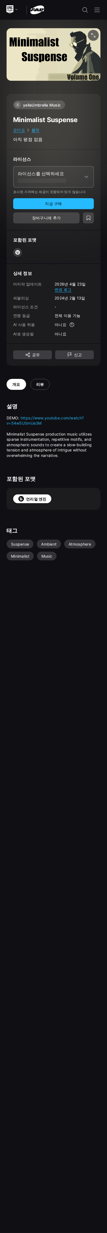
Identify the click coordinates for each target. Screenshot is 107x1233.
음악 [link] (36, 130)
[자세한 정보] (72, 324)
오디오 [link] (19, 130)
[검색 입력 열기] (85, 9)
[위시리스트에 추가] (88, 217)
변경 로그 (63, 289)
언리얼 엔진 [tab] (36, 499)
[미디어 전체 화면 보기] (93, 35)
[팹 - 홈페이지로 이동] (37, 9)
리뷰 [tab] (40, 384)
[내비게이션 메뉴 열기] (97, 9)
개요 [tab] (16, 384)
